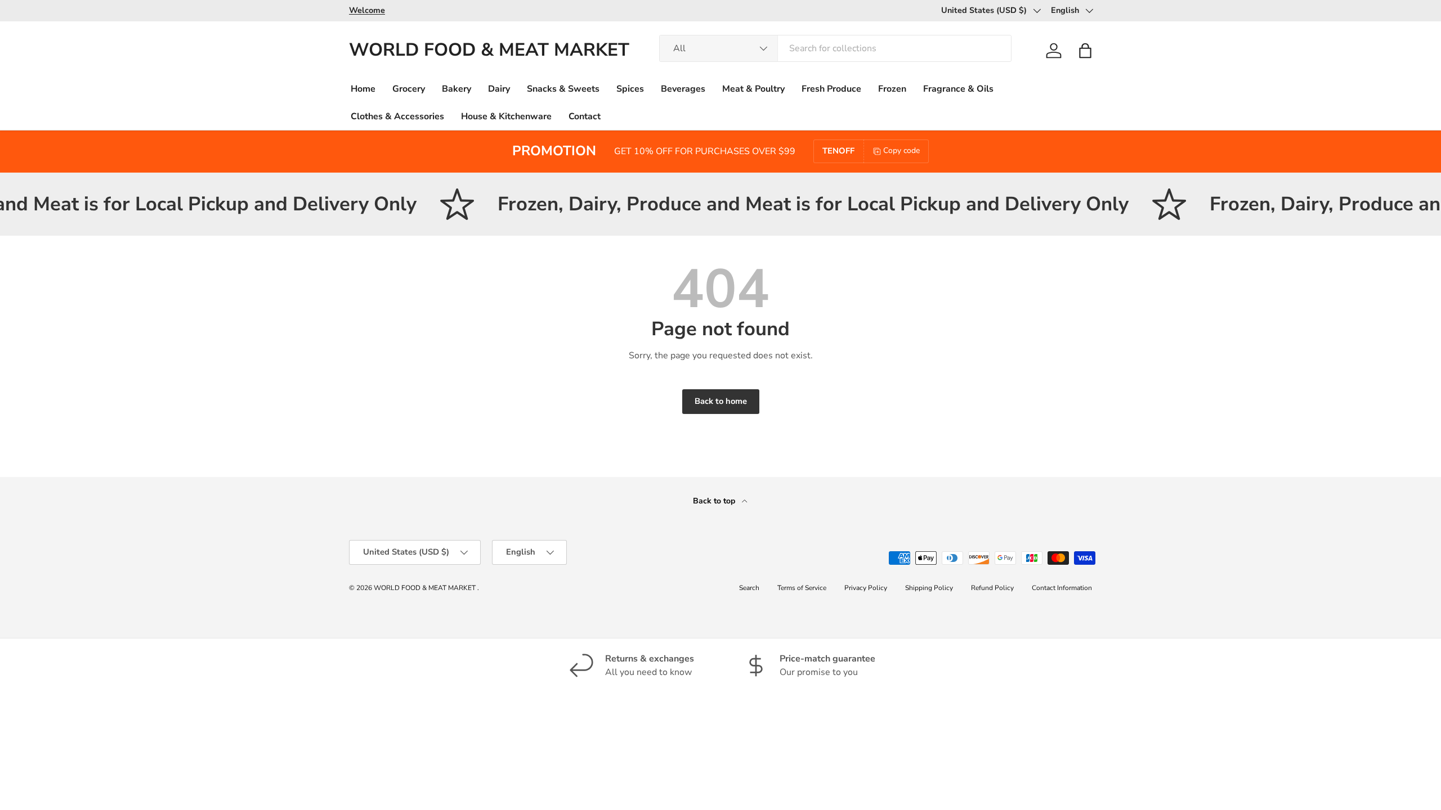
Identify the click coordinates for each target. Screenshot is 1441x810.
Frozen (892, 89)
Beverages (683, 89)
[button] (1085, 50)
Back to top (715, 501)
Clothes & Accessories (397, 116)
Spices (630, 89)
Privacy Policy (865, 587)
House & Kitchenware (506, 116)
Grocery (408, 89)
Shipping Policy (929, 587)
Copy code (901, 150)
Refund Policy (992, 587)
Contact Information (1062, 587)
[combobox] (835, 48)
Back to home (721, 401)
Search (749, 587)
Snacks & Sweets (563, 89)
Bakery (456, 89)
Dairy (499, 89)
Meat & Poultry (753, 89)
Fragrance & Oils (958, 89)
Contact (585, 116)
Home (363, 89)
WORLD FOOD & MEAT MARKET (425, 587)
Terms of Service (801, 587)
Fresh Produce (831, 89)
